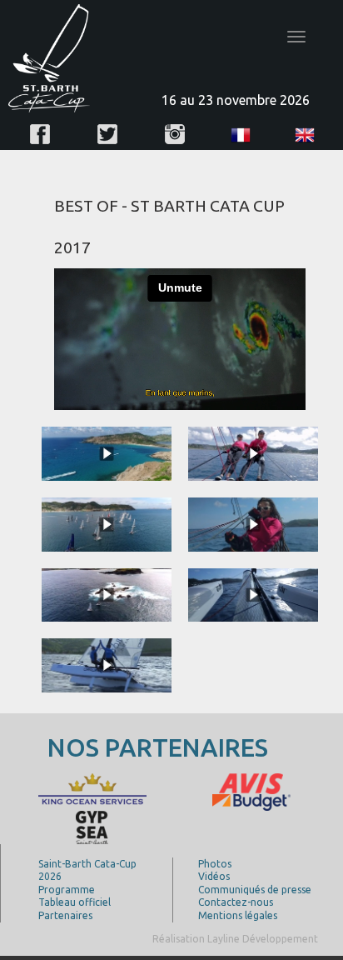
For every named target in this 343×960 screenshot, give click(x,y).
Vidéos (214, 876)
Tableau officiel (74, 902)
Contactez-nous (235, 902)
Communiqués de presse (254, 889)
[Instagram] (175, 134)
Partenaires (65, 915)
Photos (214, 863)
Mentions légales (237, 915)
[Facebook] (40, 134)
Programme (66, 889)
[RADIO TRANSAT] (206, 788)
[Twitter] (107, 134)
